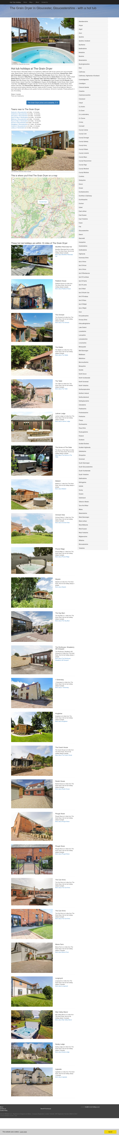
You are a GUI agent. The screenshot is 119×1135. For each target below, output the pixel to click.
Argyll (80, 29)
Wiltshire (81, 540)
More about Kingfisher (61, 721)
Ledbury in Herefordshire (18, 128)
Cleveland (82, 99)
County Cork (83, 134)
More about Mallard (60, 489)
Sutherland (82, 498)
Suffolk (81, 486)
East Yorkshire (83, 219)
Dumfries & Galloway (85, 196)
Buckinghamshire (84, 64)
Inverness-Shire (84, 258)
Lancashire (82, 335)
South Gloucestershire (86, 467)
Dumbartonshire (84, 192)
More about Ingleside (61, 1077)
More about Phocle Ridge (62, 557)
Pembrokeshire (83, 413)
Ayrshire (81, 37)
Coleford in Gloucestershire (18, 126)
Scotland (81, 440)
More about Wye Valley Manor (63, 1020)
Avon (80, 33)
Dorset (81, 188)
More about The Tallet (61, 389)
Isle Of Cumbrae (84, 277)
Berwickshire (83, 60)
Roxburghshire (83, 432)
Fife (80, 227)
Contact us (3, 1108)
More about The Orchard (62, 322)
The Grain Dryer (43, 202)
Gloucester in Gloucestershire (19, 115)
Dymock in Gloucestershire (18, 122)
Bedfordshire (83, 48)
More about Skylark (60, 587)
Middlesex (82, 354)
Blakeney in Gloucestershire (19, 119)
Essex (81, 223)
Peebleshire (82, 409)
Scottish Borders (84, 444)
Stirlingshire (82, 482)
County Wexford (84, 169)
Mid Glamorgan (83, 351)
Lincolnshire (82, 343)
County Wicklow (84, 172)
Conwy (81, 122)
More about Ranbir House (62, 789)
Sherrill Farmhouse (46, 1108)
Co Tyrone (82, 118)
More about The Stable (61, 355)
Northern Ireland (84, 393)
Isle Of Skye (82, 300)
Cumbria (81, 176)
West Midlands (83, 525)
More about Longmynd (61, 986)
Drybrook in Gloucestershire (19, 112)
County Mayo (83, 157)
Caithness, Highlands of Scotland (89, 76)
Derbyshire (82, 180)
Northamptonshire (84, 389)
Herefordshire (83, 246)
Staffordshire (83, 478)
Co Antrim (82, 107)
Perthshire (82, 416)
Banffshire (82, 45)
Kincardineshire (84, 316)
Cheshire (81, 91)
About (37, 2)
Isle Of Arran (82, 265)
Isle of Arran (82, 262)
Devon (81, 184)
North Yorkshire (83, 385)
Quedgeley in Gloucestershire (19, 124)
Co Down (82, 111)
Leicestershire (83, 339)
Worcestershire (83, 544)
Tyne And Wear (83, 505)
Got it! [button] (110, 1132)
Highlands (82, 254)
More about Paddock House (63, 289)
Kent (80, 312)
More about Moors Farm (62, 952)
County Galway (83, 141)
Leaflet (72, 237)
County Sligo (83, 165)
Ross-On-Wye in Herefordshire (19, 117)
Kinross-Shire (83, 320)
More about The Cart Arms (62, 887)
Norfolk (81, 370)
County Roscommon (85, 161)
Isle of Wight (82, 308)
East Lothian (83, 211)
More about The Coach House (63, 755)
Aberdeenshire (83, 21)
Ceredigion (82, 83)
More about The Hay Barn (62, 621)
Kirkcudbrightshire (84, 323)
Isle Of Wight (83, 304)
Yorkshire (82, 548)
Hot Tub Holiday (15, 2)
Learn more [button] (23, 1132)
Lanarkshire (82, 331)
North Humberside (84, 378)
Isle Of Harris (83, 281)
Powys (81, 420)
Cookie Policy (3, 1110)
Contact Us (45, 2)
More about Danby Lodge (62, 1052)
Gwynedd (82, 238)
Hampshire (82, 242)
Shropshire (82, 455)
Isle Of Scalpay (83, 296)
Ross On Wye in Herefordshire (19, 121)
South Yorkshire (84, 474)
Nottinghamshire (84, 401)
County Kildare (83, 149)
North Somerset (83, 382)
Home (25, 2)
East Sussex (83, 215)
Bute (80, 68)
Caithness (82, 72)
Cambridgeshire (84, 80)
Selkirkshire (82, 451)
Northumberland (84, 397)
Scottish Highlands (84, 447)
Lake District (82, 327)
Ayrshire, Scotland (84, 41)
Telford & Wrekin (84, 502)
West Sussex (83, 529)
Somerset (82, 459)
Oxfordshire (82, 405)
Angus (81, 25)
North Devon (83, 374)
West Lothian (83, 521)
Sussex (81, 494)
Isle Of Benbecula (84, 273)
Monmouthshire (83, 362)
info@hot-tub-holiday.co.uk (92, 1107)
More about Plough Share (62, 821)
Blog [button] (30, 2)
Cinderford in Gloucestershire (19, 114)
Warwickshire (83, 513)
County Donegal (84, 138)
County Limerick (84, 153)
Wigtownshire (83, 536)
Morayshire (82, 366)
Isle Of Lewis (83, 285)
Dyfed (80, 207)
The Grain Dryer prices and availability (41, 102)
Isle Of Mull (82, 289)
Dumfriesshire (83, 200)
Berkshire (82, 52)
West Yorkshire (83, 533)
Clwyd (81, 103)
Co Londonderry (84, 114)
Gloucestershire (84, 231)
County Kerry (83, 145)
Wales (81, 509)
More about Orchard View (62, 522)
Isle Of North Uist (84, 293)
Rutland (81, 436)
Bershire (81, 56)
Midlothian (82, 358)
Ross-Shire (82, 428)
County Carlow (83, 130)
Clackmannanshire (84, 95)
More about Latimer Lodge (62, 421)
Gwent (81, 234)
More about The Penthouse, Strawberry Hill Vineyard (63, 659)
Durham (81, 203)
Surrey (81, 490)
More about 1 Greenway (62, 687)
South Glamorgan (84, 463)
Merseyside (82, 347)
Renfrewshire (83, 424)
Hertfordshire (83, 250)
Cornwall (81, 126)
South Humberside (84, 471)
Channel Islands (84, 87)
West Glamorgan (84, 517)
